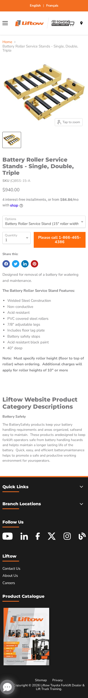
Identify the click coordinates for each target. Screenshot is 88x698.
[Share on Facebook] (6, 263)
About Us (10, 575)
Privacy (57, 680)
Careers (8, 582)
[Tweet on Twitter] (15, 263)
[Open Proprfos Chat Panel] (7, 687)
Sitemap (41, 680)
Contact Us (11, 568)
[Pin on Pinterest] (34, 263)
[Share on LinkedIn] (25, 263)
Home (7, 42)
